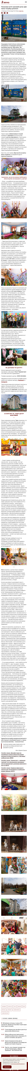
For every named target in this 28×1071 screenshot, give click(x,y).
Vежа (15, 1006)
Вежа (24, 1006)
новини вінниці (17, 1009)
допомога (10, 1009)
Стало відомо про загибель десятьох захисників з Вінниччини (16, 1030)
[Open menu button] (26, 2)
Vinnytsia (10, 1006)
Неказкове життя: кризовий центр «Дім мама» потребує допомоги (14, 8)
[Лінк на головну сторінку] (5, 2)
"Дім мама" (4, 1006)
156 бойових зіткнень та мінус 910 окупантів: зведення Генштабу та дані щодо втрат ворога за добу (14, 1024)
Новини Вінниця (5, 1013)
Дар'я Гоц (21, 11)
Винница (3, 1009)
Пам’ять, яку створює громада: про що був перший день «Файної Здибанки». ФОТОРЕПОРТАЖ (15, 1049)
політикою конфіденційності (18, 1063)
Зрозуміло (7, 1067)
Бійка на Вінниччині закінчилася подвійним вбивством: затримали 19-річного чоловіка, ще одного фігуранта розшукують (16, 1037)
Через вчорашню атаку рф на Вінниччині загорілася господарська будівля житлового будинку (16, 1042)
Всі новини (14, 1056)
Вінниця (19, 1006)
